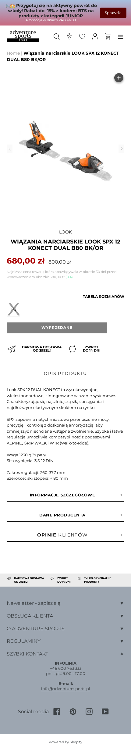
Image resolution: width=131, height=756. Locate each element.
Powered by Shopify (65, 742)
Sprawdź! (113, 12)
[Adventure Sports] (23, 36)
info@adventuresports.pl (65, 688)
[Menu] (120, 36)
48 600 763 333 (66, 668)
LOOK (65, 232)
